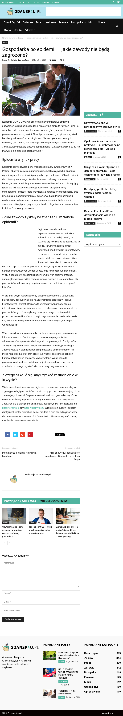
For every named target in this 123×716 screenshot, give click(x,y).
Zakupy (88, 157)
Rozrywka (77, 22)
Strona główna (8, 38)
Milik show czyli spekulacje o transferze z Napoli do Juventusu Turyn (62, 456)
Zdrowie (30, 30)
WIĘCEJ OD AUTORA (53, 501)
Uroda (18, 30)
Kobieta (51, 22)
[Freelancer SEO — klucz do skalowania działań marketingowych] (41, 516)
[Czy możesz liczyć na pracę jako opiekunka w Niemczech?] (49, 655)
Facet (39, 22)
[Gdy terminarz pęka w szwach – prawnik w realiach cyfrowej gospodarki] (14, 516)
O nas (36, 2)
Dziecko (28, 22)
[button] (117, 26)
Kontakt (55, 2)
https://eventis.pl (10, 407)
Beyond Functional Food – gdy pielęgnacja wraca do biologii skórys (100, 215)
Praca (62, 22)
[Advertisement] (83, 11)
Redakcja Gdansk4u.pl (18, 60)
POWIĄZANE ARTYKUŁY (20, 501)
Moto (91, 22)
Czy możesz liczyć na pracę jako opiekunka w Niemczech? (68, 655)
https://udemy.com (34, 407)
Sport (101, 22)
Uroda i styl (89, 179)
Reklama (45, 2)
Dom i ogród (12, 22)
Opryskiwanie (92, 691)
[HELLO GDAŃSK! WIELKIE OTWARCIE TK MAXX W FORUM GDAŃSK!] (49, 672)
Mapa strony (107, 713)
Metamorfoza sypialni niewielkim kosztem (19, 454)
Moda (7, 30)
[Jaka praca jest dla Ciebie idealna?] (49, 693)
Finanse (89, 677)
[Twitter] (118, 2)
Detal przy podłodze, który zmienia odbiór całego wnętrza (100, 192)
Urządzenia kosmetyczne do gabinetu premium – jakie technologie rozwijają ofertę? (102, 170)
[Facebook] (113, 2)
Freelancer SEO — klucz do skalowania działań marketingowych (40, 530)
